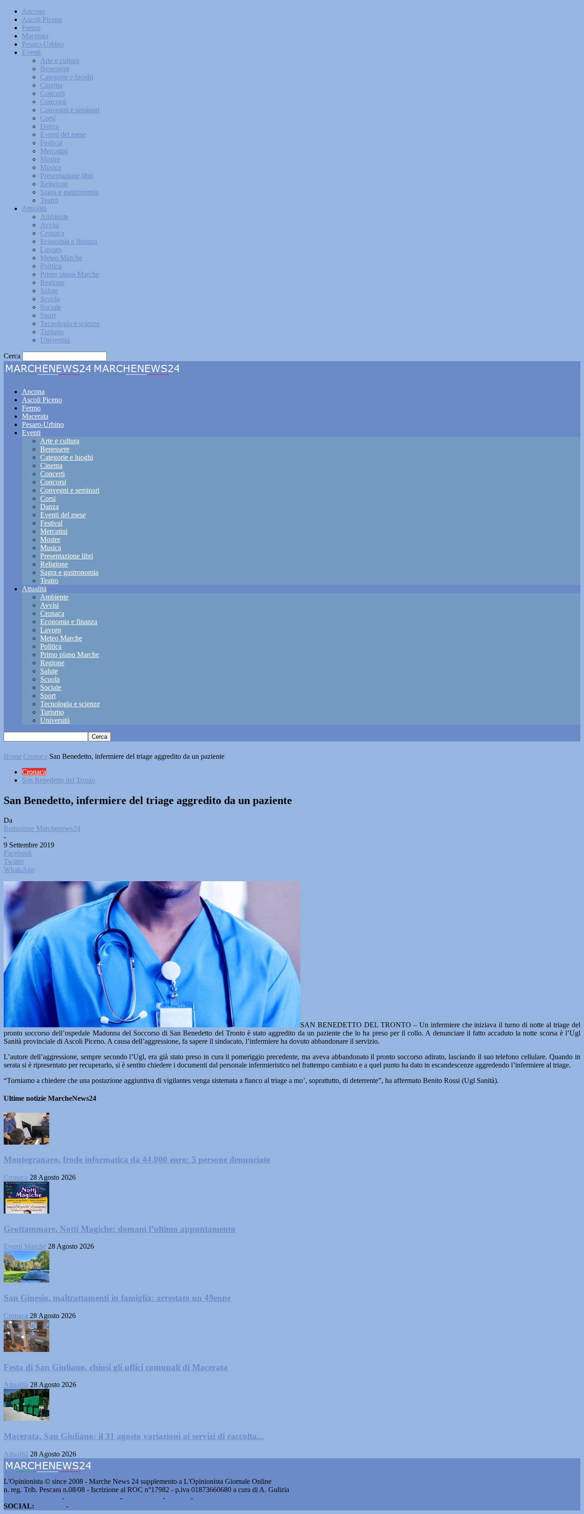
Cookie (205, 1498)
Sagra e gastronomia (69, 192)
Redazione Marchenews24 (42, 828)
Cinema (51, 85)
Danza (49, 126)
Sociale (50, 307)
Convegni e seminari (69, 110)
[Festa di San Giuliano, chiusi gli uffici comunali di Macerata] (26, 1349)
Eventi (31, 52)
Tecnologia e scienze (70, 323)
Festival (51, 143)
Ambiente (54, 217)
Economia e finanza (68, 241)
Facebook (50, 1506)
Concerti (52, 93)
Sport (48, 315)
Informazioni (142, 1498)
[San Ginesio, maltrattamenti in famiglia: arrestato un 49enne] (26, 1280)
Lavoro (50, 249)
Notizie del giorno (92, 1498)
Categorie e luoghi (66, 77)
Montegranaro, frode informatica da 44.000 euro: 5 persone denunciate (137, 1159)
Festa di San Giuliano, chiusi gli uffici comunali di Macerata (116, 1367)
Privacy (178, 1498)
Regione (52, 282)
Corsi (48, 118)
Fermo (31, 28)
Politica (51, 266)
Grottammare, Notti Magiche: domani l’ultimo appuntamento (119, 1229)
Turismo (52, 332)
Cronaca (52, 233)
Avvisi (49, 225)
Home (12, 756)
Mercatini (54, 151)
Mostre (50, 159)
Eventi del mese (63, 134)
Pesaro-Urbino (43, 44)
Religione (54, 184)
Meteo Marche (61, 258)
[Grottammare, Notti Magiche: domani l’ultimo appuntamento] (26, 1211)
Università (55, 340)
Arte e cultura (59, 60)
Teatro (49, 200)
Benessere (54, 69)
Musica (50, 167)
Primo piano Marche (69, 274)
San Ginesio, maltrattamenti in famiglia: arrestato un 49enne (117, 1298)
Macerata (35, 36)
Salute (49, 290)
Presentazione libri (66, 175)
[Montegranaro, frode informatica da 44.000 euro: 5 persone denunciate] (26, 1142)
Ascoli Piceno (42, 19)
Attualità (34, 208)
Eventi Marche (25, 1246)
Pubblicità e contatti (32, 1498)
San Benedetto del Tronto (58, 780)
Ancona (33, 11)
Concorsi (53, 101)
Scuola (50, 299)
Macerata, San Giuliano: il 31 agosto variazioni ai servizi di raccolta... (134, 1436)
